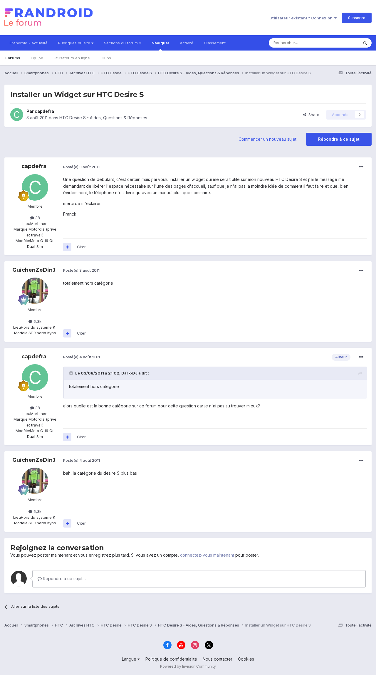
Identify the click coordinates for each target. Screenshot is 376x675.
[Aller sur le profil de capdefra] (16, 114)
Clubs (105, 58)
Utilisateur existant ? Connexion (301, 18)
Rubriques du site (74, 43)
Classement (215, 43)
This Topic (341, 43)
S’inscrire (356, 17)
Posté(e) (81, 166)
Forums (12, 58)
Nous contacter (217, 658)
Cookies (246, 658)
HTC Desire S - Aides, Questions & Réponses (103, 117)
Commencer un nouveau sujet (267, 139)
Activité (186, 43)
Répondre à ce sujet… (64, 578)
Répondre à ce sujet (339, 139)
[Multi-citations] (67, 247)
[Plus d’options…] (361, 166)
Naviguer (160, 43)
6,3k (36, 321)
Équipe (37, 58)
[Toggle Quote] (71, 373)
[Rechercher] (365, 43)
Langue (129, 658)
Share (312, 114)
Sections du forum (121, 43)
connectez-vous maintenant (207, 555)
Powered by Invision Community (188, 666)
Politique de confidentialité (171, 658)
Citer (81, 246)
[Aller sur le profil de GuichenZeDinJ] (35, 291)
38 (37, 217)
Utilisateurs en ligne (72, 58)
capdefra (44, 111)
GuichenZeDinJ (34, 270)
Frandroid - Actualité (29, 43)
